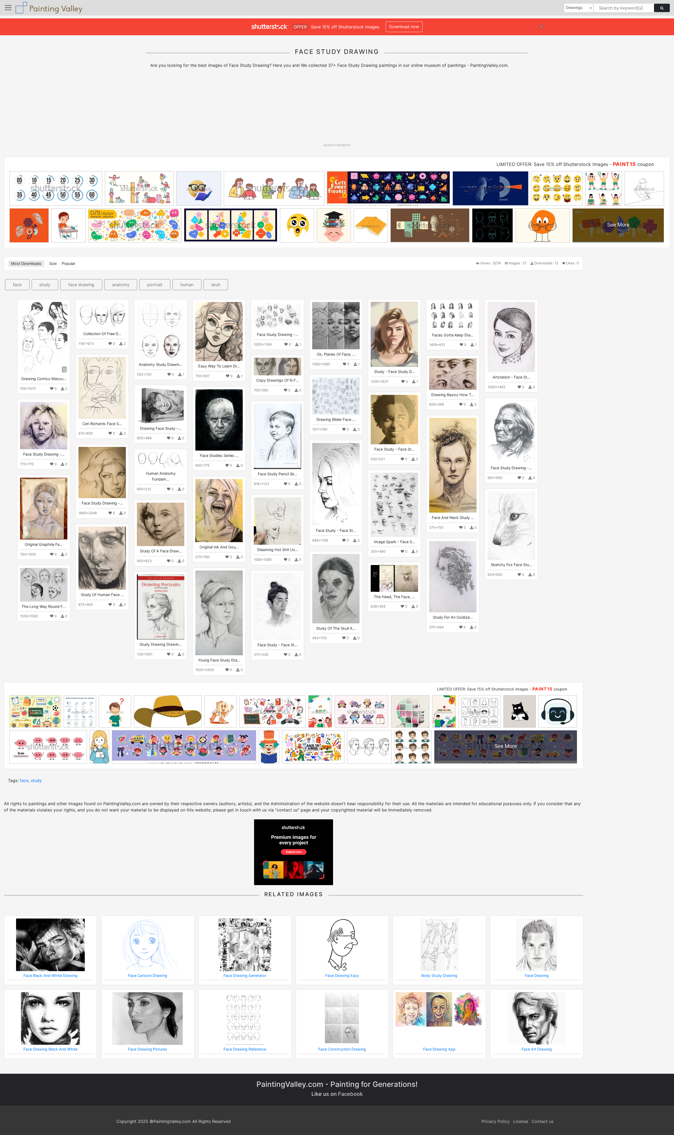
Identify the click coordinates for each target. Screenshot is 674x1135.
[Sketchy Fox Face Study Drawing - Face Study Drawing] (511, 525)
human (187, 284)
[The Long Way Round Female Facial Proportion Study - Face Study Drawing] (43, 584)
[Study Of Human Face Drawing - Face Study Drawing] (102, 558)
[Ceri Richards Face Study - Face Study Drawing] (102, 387)
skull (215, 284)
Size (53, 263)
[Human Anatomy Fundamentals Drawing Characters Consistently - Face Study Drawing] (160, 460)
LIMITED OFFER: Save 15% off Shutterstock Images (552, 164)
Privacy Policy (496, 1121)
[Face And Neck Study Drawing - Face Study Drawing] (453, 465)
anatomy (121, 284)
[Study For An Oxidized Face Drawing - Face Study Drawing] (453, 576)
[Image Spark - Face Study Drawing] (394, 505)
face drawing (81, 284)
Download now (404, 26)
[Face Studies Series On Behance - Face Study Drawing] (219, 420)
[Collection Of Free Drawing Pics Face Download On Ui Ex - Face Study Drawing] (102, 315)
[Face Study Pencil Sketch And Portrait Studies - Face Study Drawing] (277, 436)
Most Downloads (26, 263)
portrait (154, 284)
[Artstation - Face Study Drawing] (511, 337)
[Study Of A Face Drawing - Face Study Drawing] (160, 524)
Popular (68, 263)
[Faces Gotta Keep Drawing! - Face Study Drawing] (453, 316)
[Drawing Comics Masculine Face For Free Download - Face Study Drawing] (43, 338)
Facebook (350, 1094)
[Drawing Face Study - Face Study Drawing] (160, 405)
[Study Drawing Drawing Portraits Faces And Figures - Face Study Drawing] (160, 606)
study (44, 284)
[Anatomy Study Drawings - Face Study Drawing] (160, 331)
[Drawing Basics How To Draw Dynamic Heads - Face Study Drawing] (453, 374)
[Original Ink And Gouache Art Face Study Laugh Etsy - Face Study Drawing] (219, 510)
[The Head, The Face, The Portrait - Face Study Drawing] (394, 578)
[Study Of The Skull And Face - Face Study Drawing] (336, 588)
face (17, 284)
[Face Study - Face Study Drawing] (394, 419)
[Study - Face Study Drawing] (394, 334)
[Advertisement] (337, 107)
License (520, 1121)
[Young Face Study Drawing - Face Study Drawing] (219, 613)
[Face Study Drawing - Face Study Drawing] (277, 316)
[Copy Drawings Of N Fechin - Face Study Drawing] (277, 366)
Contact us (542, 1121)
